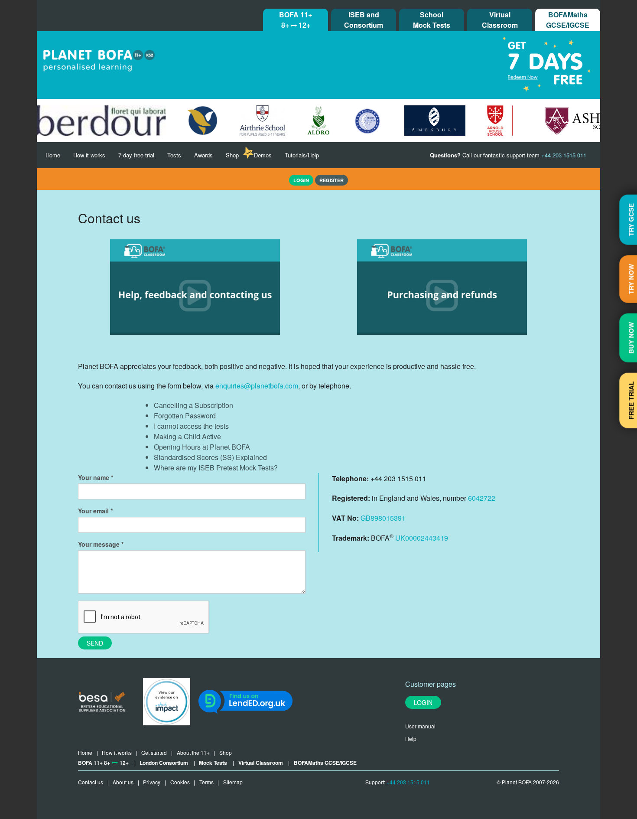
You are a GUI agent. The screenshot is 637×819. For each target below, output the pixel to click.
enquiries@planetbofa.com (256, 386)
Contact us (90, 782)
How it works (89, 155)
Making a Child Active (187, 436)
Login (423, 702)
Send (95, 643)
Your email (93, 510)
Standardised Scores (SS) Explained (210, 457)
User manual (420, 726)
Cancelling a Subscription (193, 405)
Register (331, 180)
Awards (203, 155)
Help (410, 738)
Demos (263, 155)
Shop (232, 155)
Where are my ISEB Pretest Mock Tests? (216, 468)
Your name (93, 477)
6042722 (481, 498)
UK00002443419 (421, 538)
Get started (154, 752)
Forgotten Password (185, 416)
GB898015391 (383, 518)
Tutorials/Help (302, 155)
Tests (174, 155)
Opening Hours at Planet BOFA (202, 447)
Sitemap (233, 782)
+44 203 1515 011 (408, 782)
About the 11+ (193, 752)
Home (53, 155)
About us (123, 782)
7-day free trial (136, 155)
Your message (99, 544)
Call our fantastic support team (508, 155)
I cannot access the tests (191, 426)
